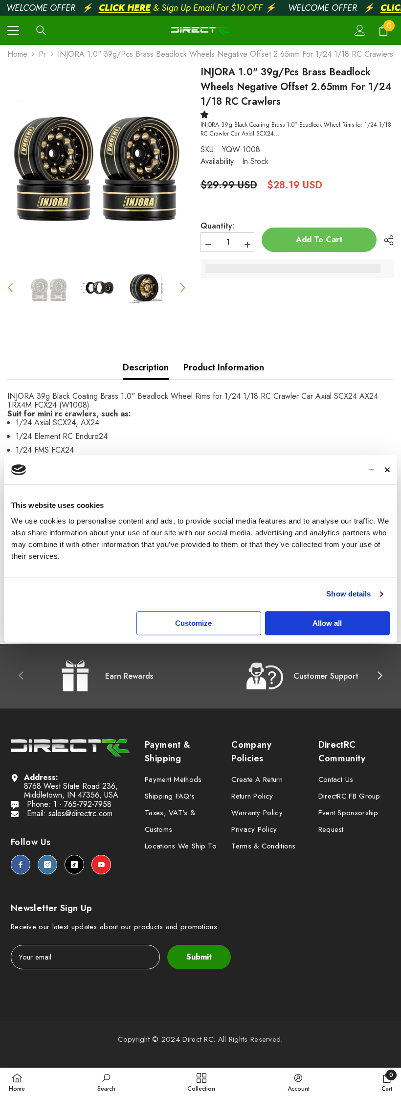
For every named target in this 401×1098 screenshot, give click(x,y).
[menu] (13, 30)
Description (146, 367)
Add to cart (319, 239)
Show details (348, 594)
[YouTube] (101, 864)
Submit (199, 956)
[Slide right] (379, 676)
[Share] (385, 240)
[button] (10, 287)
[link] (106, 1082)
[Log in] (360, 30)
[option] (96, 159)
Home (17, 54)
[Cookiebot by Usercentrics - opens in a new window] (331, 469)
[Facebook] (20, 864)
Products (42, 54)
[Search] (41, 30)
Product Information (223, 367)
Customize (193, 623)
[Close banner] (387, 469)
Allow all (327, 623)
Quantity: (217, 226)
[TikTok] (74, 864)
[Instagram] (47, 864)
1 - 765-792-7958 (82, 804)
